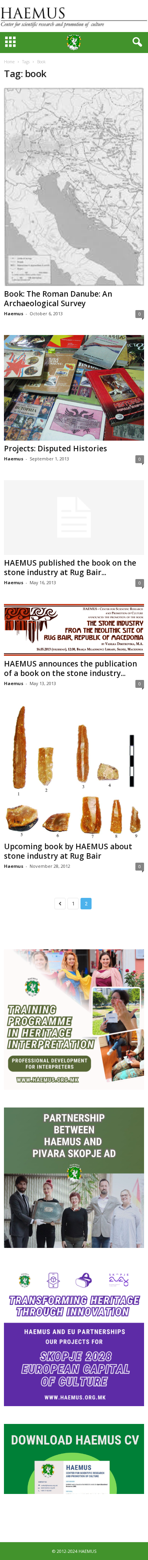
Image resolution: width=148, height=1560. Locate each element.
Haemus (13, 313)
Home (9, 61)
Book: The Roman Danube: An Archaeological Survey (58, 299)
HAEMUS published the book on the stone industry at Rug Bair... (70, 567)
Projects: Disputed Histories (55, 448)
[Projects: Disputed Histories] (74, 388)
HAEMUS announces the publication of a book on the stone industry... (70, 668)
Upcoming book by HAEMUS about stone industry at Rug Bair (68, 851)
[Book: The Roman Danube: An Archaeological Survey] (74, 187)
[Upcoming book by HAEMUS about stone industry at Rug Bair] (74, 772)
